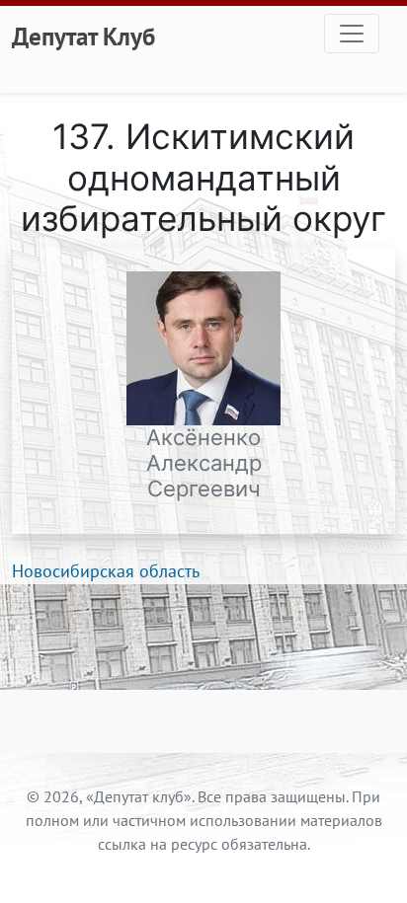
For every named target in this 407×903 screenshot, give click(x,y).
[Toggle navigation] (351, 33)
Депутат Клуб (83, 36)
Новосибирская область (106, 571)
